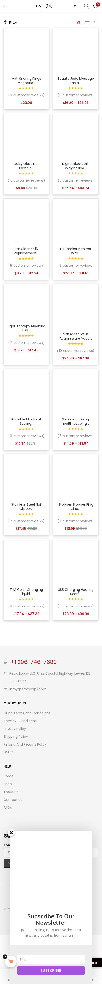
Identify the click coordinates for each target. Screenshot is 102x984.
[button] (94, 6)
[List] (87, 22)
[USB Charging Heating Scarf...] (75, 561)
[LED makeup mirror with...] (75, 221)
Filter (13, 22)
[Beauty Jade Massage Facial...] (75, 50)
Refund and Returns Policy (25, 744)
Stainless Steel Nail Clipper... (26, 506)
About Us (11, 791)
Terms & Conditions (20, 720)
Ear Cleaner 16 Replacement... (26, 251)
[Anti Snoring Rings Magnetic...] (26, 50)
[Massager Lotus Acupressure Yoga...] (75, 306)
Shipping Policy (16, 736)
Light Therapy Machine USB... (26, 328)
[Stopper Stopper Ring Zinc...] (75, 476)
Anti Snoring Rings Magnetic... (26, 80)
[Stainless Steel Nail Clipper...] (26, 476)
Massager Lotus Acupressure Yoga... (76, 336)
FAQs (8, 807)
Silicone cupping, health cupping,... (76, 421)
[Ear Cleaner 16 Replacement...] (26, 221)
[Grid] (79, 22)
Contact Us (13, 799)
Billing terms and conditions (27, 713)
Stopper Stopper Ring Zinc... (75, 506)
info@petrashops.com (27, 689)
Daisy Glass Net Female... (26, 166)
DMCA (9, 752)
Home (9, 776)
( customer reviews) (26, 95)
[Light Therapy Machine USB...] (26, 302)
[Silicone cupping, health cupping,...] (75, 391)
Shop (8, 784)
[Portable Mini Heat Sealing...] (26, 391)
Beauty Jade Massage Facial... (76, 80)
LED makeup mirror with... (75, 251)
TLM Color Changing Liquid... (26, 592)
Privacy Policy (15, 728)
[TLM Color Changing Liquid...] (26, 561)
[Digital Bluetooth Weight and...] (75, 135)
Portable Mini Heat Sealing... (26, 421)
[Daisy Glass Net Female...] (26, 135)
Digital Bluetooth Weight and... (75, 166)
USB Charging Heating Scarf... (76, 592)
